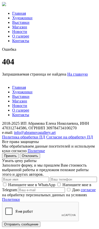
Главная (19, 13)
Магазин (19, 27)
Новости (19, 31)
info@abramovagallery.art (35, 132)
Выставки (20, 22)
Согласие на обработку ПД (69, 137)
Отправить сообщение (21, 224)
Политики (11, 199)
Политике (36, 151)
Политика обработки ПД (23, 137)
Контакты (20, 41)
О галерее (20, 36)
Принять (10, 156)
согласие (88, 190)
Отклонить (30, 156)
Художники (22, 18)
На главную (77, 74)
